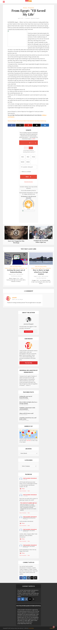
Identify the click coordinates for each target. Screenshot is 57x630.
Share (29, 490)
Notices (25, 8)
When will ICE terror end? (26, 413)
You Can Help (28, 363)
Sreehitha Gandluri (25, 420)
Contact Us (52, 628)
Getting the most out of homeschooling (16, 271)
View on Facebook (22, 490)
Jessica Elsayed (35, 18)
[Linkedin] (24, 577)
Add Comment (20, 274)
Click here (28, 440)
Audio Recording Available (15, 266)
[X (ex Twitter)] (35, 577)
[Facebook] (21, 577)
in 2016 (33, 138)
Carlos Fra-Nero (24, 414)
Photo (23, 488)
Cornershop (31, 628)
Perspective (31, 8)
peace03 (14, 297)
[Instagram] (32, 577)
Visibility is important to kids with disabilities (27, 408)
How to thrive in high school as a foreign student (41, 272)
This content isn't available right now (28, 503)
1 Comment (27, 18)
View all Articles (28, 331)
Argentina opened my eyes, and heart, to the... (27, 418)
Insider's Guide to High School (11, 268)
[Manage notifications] (54, 627)
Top (26, 268)
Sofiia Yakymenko (42, 278)
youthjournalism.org (40, 121)
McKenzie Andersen (17, 276)
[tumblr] (28, 577)
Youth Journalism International (26, 121)
